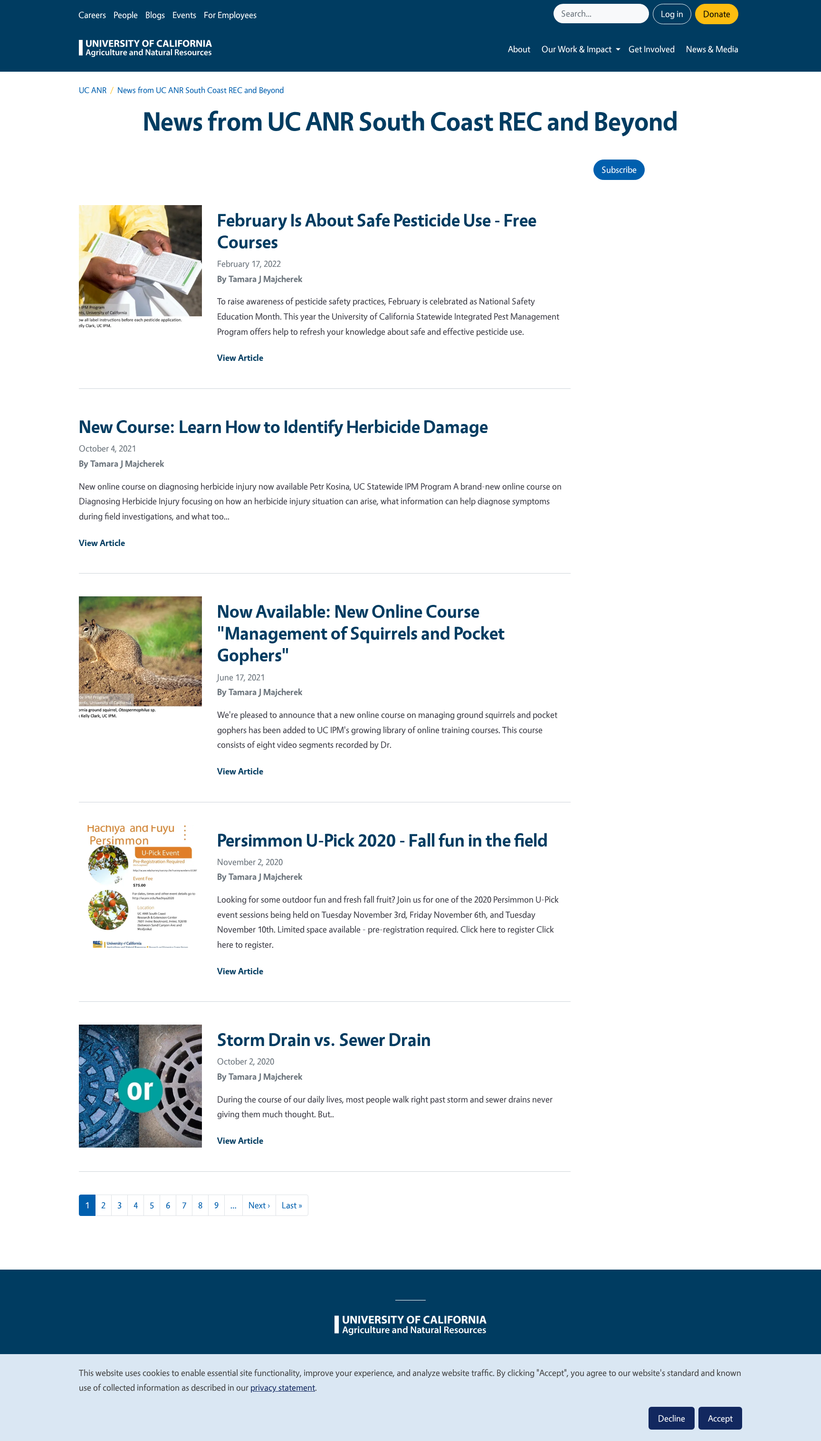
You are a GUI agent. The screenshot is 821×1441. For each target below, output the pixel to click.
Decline (671, 1418)
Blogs (155, 14)
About (519, 49)
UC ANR (92, 90)
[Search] (643, 13)
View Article (240, 357)
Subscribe (619, 169)
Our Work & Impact (576, 49)
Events (184, 14)
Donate (716, 13)
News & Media (712, 49)
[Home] (145, 49)
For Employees (230, 14)
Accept (720, 1418)
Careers (92, 14)
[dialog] (410, 1397)
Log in (672, 13)
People (126, 14)
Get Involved (652, 49)
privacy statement (282, 1387)
